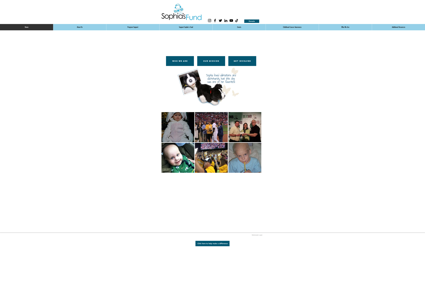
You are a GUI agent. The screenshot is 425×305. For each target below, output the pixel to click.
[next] (256, 144)
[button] (177, 127)
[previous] (166, 144)
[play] (236, 104)
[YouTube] (231, 20)
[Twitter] (220, 20)
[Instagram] (209, 20)
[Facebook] (215, 20)
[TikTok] (237, 20)
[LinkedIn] (226, 20)
